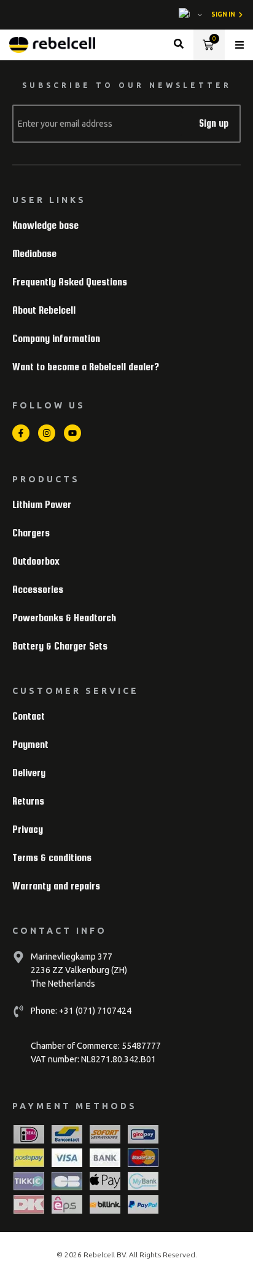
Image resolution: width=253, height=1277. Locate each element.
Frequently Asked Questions (69, 282)
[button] (239, 45)
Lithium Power (41, 505)
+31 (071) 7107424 (94, 1011)
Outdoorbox (36, 561)
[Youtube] (72, 433)
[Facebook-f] (20, 433)
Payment (30, 744)
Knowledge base (45, 225)
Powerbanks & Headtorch (64, 618)
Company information (56, 338)
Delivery (28, 773)
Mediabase (34, 254)
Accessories (37, 589)
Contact (28, 716)
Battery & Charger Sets (59, 646)
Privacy (27, 829)
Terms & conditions (51, 858)
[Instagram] (46, 433)
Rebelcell (100, 1255)
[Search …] (178, 45)
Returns (28, 801)
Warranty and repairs (56, 886)
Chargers (31, 533)
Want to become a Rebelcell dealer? (85, 367)
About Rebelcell (44, 310)
